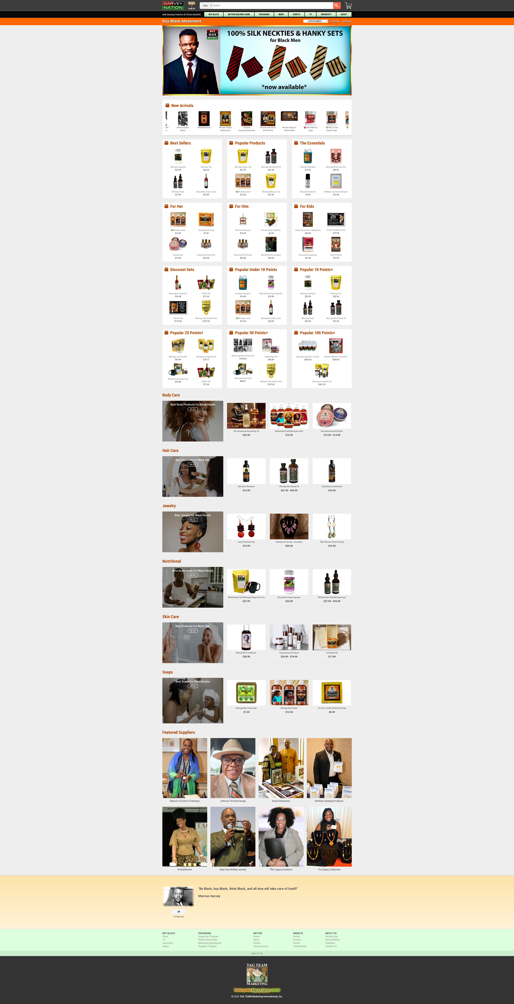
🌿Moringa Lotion (268, 127)
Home (296, 936)
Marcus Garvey (209, 896)
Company (330, 943)
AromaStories (184, 869)
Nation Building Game (239, 14)
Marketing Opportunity (210, 943)
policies (335, 21)
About (344, 14)
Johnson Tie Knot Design (233, 801)
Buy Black (214, 14)
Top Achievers (260, 946)
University (326, 14)
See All (193, 409)
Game (256, 936)
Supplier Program (207, 946)
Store (165, 936)
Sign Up (191, 9)
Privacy (297, 939)
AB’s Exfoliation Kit (332, 127)
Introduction (331, 936)
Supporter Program (208, 936)
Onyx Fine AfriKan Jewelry (233, 869)
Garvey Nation (332, 939)
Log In (191, 3)
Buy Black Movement (181, 21)
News (281, 14)
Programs (264, 14)
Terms (296, 943)
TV (310, 14)
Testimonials (300, 946)
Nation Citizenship (207, 939)
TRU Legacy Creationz (281, 869)
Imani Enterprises (281, 801)
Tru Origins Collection (329, 869)
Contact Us (331, 946)
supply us (347, 21)
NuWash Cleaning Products (329, 801)
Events (296, 14)
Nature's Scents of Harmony (184, 801)
